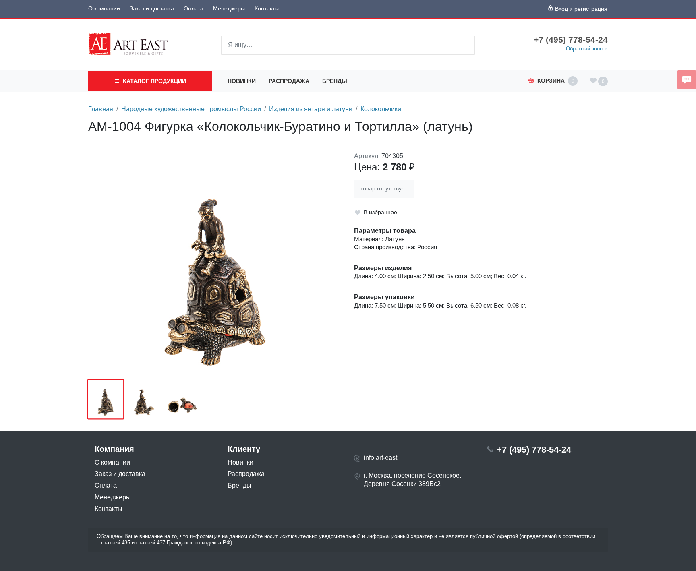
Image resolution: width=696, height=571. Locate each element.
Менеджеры (229, 9)
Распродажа (289, 81)
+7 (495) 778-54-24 (571, 40)
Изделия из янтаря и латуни (310, 109)
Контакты (267, 9)
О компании (104, 9)
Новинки (242, 81)
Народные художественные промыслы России (191, 109)
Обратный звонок (587, 49)
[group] (215, 263)
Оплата (193, 9)
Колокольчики (380, 109)
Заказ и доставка (152, 9)
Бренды (334, 81)
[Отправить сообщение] (686, 79)
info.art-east (380, 457)
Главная (100, 109)
